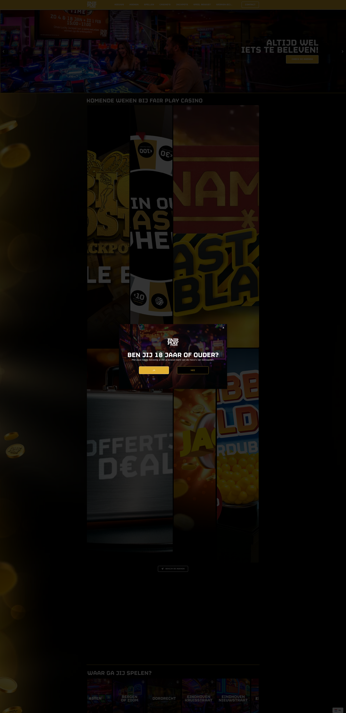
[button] (223, 328)
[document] (173, 356)
